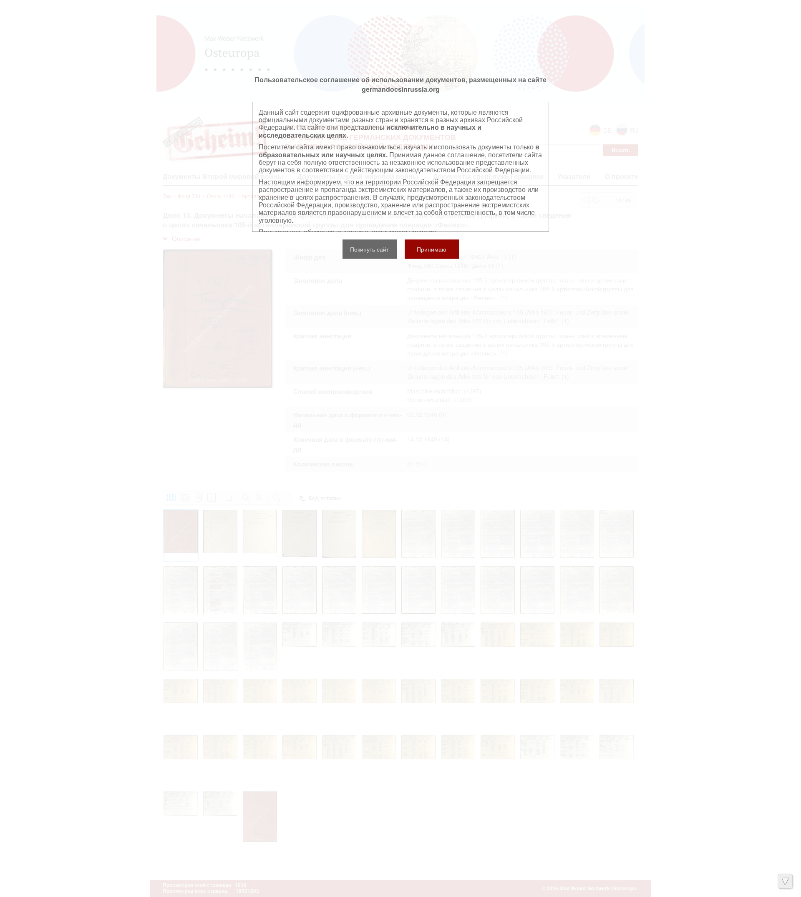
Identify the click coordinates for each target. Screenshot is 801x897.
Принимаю (431, 249)
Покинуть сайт (369, 249)
